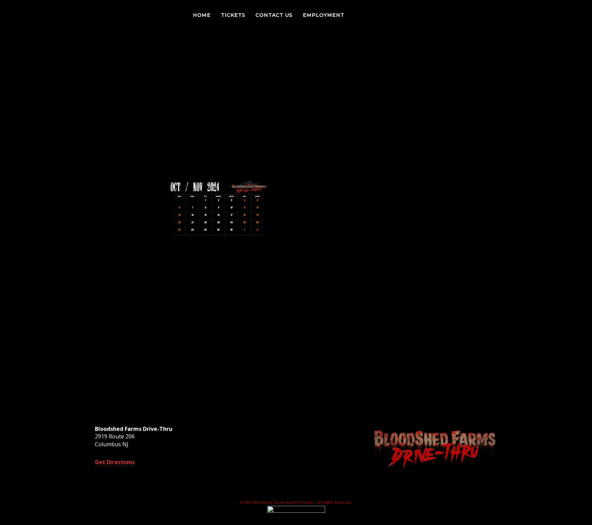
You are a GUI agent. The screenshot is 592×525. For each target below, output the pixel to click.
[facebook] (540, 15)
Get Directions (115, 462)
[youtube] (578, 15)
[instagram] (567, 15)
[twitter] (553, 15)
